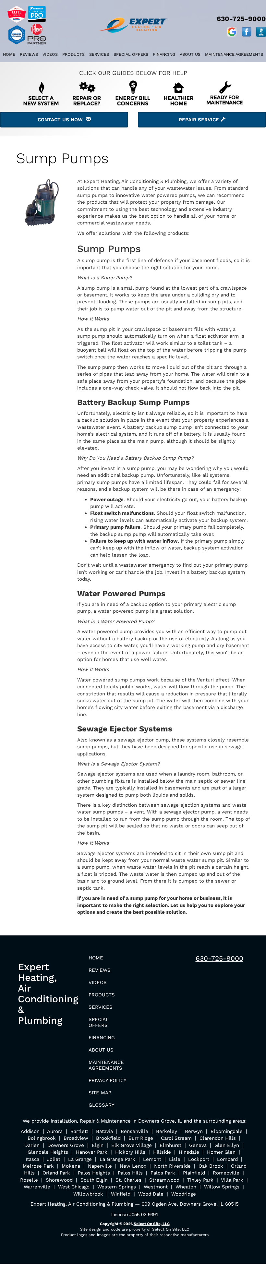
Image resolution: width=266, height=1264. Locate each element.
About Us (190, 54)
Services (99, 54)
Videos (50, 54)
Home (9, 54)
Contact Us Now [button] (62, 120)
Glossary (102, 1105)
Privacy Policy (108, 1080)
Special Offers (131, 54)
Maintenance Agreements (234, 54)
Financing (164, 54)
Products (73, 54)
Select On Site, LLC (152, 1224)
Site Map (100, 1093)
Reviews (29, 54)
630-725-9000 (219, 958)
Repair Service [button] (200, 120)
